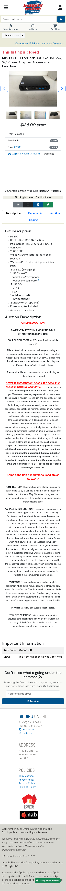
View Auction (11, 35)
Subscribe (33, 701)
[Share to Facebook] (38, 204)
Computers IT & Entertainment (33, 43)
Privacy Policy (26, 779)
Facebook (28, 729)
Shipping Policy (27, 787)
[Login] (60, 7)
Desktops (58, 43)
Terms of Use (26, 776)
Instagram (28, 733)
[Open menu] (6, 7)
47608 (17, 147)
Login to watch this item (26, 153)
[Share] (48, 204)
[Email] (18, 204)
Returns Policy (27, 783)
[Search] (61, 19)
